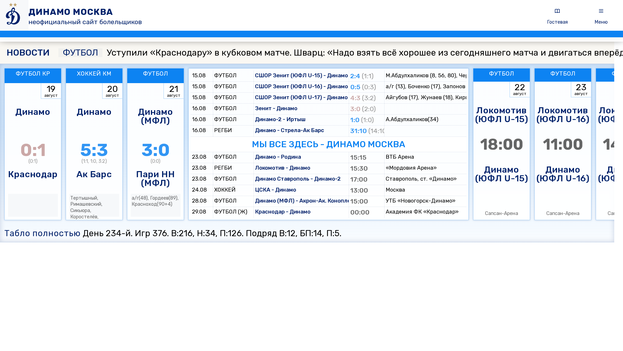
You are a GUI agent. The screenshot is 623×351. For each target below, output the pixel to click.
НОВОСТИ (28, 52)
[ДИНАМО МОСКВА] (14, 15)
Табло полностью (42, 233)
